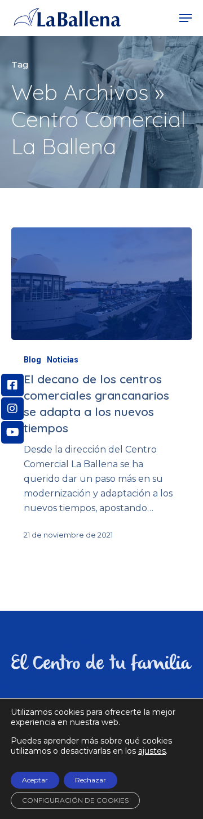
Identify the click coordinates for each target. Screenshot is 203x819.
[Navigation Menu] (185, 18)
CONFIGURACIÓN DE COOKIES (75, 800)
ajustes (152, 751)
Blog (32, 359)
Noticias (62, 359)
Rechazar (90, 780)
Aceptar (35, 780)
